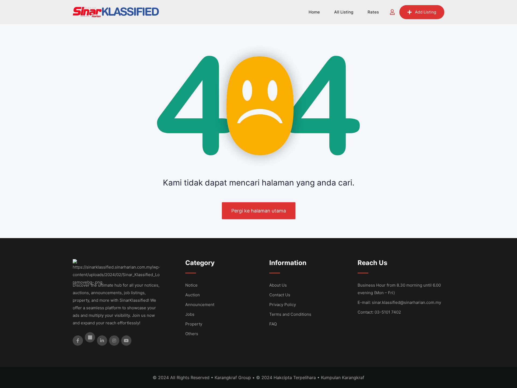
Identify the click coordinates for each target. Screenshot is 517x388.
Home (314, 12)
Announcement (199, 304)
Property (193, 324)
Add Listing (425, 12)
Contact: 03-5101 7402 (379, 312)
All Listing (343, 12)
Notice (191, 285)
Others (191, 333)
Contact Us (279, 294)
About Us (278, 285)
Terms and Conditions (290, 314)
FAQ (273, 324)
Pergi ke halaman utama (258, 211)
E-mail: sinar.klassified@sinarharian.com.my (399, 302)
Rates (373, 12)
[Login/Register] (392, 12)
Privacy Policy (282, 304)
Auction (192, 294)
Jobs (189, 314)
